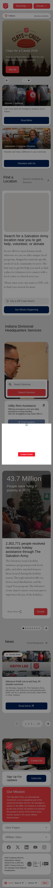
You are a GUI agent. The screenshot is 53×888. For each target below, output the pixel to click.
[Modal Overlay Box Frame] (26, 444)
